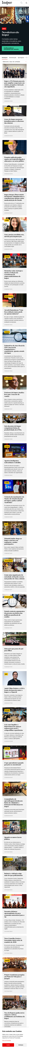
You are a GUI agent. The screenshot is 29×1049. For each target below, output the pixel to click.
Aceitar (8, 1045)
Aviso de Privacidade (6, 1040)
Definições (20, 1045)
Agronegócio (21, 57)
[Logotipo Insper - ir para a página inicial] (7, 3)
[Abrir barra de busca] (21, 3)
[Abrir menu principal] (26, 3)
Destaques (5, 57)
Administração (12, 57)
